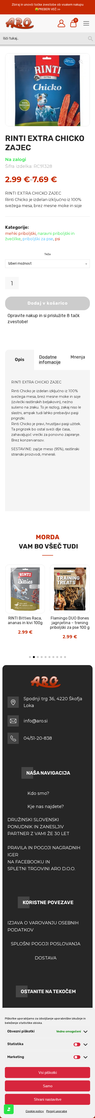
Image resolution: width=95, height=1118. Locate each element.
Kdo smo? (38, 793)
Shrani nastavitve (47, 1099)
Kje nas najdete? (46, 806)
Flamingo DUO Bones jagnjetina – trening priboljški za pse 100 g (70, 623)
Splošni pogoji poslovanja (45, 944)
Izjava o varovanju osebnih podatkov (43, 926)
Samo (47, 1086)
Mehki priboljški (20, 233)
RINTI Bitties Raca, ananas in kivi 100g (25, 620)
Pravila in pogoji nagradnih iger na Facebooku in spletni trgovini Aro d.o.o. (44, 858)
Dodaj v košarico (48, 303)
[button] (81, 62)
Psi (57, 239)
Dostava (46, 958)
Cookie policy (35, 1111)
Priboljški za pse (37, 239)
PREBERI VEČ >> (49, 9)
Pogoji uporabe (56, 1111)
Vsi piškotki (47, 1072)
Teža (47, 254)
